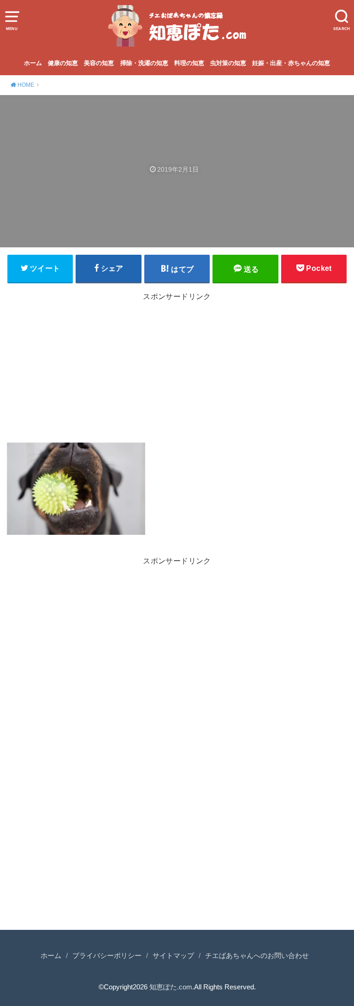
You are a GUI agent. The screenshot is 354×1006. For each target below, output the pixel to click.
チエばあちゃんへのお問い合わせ (257, 955)
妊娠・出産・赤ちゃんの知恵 (291, 63)
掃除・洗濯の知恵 (144, 63)
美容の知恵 (99, 63)
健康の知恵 (63, 63)
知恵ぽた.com (170, 987)
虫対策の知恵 (228, 63)
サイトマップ (173, 955)
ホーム (33, 63)
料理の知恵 (189, 63)
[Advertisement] (177, 370)
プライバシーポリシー (107, 955)
